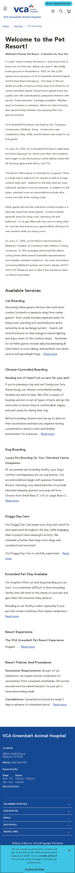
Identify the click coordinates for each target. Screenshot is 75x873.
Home (6, 26)
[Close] (69, 850)
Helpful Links (10, 832)
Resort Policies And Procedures (28, 662)
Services (18, 26)
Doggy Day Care (17, 516)
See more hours (11, 786)
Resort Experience (19, 632)
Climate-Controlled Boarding (26, 369)
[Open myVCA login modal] (54, 11)
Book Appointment (58, 3)
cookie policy (48, 856)
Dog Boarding (15, 449)
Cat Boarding (15, 301)
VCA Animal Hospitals (15, 804)
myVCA (6, 818)
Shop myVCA (10, 825)
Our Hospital (10, 811)
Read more (50, 354)
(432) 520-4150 (19, 762)
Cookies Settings (34, 869)
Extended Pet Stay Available (26, 574)
